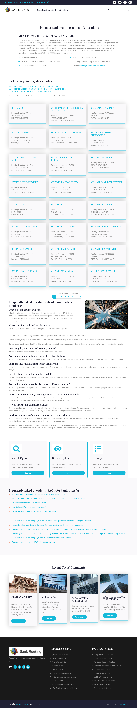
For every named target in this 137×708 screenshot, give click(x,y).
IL (50, 86)
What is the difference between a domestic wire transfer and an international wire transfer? (48, 498)
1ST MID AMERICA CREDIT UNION (24, 158)
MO (25, 89)
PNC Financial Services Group (64, 677)
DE (33, 86)
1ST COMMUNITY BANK (102, 107)
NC (38, 89)
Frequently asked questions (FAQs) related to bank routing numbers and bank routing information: (51, 521)
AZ (20, 86)
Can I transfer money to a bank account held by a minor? (34, 511)
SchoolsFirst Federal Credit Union (107, 666)
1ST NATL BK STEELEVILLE (104, 248)
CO (25, 86)
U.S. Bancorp (57, 669)
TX (28, 91)
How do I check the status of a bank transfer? (30, 503)
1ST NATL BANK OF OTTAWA (65, 182)
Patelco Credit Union (102, 684)
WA (41, 91)
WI (44, 91)
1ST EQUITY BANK (20, 132)
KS (55, 86)
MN (22, 89)
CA (22, 86)
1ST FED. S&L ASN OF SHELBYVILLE (101, 134)
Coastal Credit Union (102, 688)
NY (58, 89)
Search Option (19, 458)
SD (22, 91)
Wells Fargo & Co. (59, 662)
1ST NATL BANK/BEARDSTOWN (106, 182)
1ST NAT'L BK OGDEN (101, 157)
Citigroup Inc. (57, 666)
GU (41, 86)
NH (47, 89)
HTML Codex (123, 704)
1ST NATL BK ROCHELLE (63, 248)
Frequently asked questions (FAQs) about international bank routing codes (42, 538)
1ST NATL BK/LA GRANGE (24, 271)
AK (10, 86)
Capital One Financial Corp (63, 684)
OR (10, 91)
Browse (118, 10)
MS (32, 89)
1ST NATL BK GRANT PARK (24, 226)
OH (61, 89)
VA (33, 91)
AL (12, 86)
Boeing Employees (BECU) (104, 673)
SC (20, 91)
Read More (18, 621)
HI (44, 86)
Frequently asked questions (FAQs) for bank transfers (33, 542)
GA (38, 86)
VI (35, 91)
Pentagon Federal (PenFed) (105, 662)
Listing (126, 10)
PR (15, 91)
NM (52, 89)
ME (16, 89)
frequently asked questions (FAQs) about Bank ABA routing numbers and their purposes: (47, 525)
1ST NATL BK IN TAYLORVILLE (66, 226)
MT (35, 89)
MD (13, 89)
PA (13, 91)
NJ (50, 89)
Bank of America (59, 658)
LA (59, 86)
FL (36, 86)
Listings (97, 458)
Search (28, 473)
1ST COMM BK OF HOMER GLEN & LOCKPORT (67, 109)
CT (28, 86)
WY (49, 91)
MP (29, 89)
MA (10, 89)
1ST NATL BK (17, 204)
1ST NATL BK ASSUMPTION (104, 204)
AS (17, 86)
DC (30, 86)
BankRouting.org (22, 704)
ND (41, 89)
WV (46, 91)
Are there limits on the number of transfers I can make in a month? (39, 494)
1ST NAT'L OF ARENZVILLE (24, 182)
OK (64, 89)
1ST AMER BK (17, 107)
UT (30, 91)
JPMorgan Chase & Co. (61, 654)
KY (57, 86)
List (109, 473)
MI (19, 89)
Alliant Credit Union (102, 669)
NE (44, 89)
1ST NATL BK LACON (21, 248)
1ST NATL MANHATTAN (62, 271)
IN (52, 86)
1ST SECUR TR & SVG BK (103, 271)
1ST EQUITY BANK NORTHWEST (67, 132)
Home (109, 10)
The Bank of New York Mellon (64, 688)
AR (15, 86)
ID (48, 86)
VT (38, 91)
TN (25, 91)
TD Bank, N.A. (57, 680)
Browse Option (61, 458)
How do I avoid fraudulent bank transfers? (29, 507)
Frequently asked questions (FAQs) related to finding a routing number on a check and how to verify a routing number (59, 529)
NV (55, 89)
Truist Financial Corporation (63, 673)
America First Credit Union (104, 680)
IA (46, 86)
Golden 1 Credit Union (103, 677)
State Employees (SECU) (103, 658)
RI (17, 91)
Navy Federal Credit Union (104, 654)
